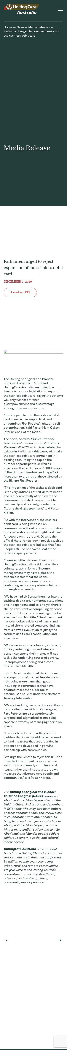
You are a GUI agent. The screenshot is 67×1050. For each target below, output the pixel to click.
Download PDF (20, 292)
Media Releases (39, 27)
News (20, 27)
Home (8, 27)
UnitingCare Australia (22, 9)
